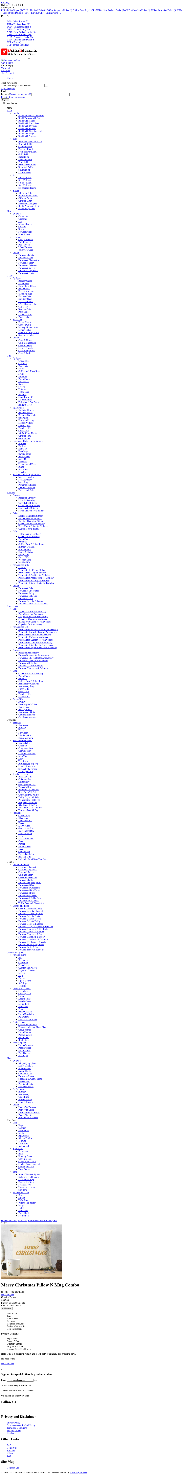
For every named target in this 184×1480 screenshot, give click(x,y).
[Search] (29, 58)
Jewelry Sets (24, 456)
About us (11, 1450)
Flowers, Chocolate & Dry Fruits (33, 929)
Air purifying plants (27, 1063)
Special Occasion (20, 774)
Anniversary (12, 606)
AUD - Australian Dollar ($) (163, 10)
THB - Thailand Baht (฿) (34, 10)
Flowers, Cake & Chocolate (31, 911)
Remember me (10, 103)
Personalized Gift (20, 627)
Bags (20, 1125)
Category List (13, 1468)
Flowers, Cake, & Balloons (30, 924)
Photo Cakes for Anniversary (31, 614)
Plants (9, 1058)
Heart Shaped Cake (27, 286)
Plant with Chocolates (28, 1117)
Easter (21, 823)
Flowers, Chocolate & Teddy (31, 937)
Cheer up (22, 745)
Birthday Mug (24, 549)
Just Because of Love (28, 764)
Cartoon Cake (24, 325)
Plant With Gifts (25, 1115)
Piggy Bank (23, 1017)
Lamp (21, 996)
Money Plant (24, 1081)
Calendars (22, 991)
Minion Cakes (24, 330)
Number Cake (24, 309)
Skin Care (22, 469)
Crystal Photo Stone (27, 1024)
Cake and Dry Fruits (27, 869)
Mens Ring (23, 482)
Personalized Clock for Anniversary (34, 634)
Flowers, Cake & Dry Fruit (30, 913)
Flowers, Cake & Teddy (29, 921)
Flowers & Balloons (27, 265)
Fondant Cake (24, 296)
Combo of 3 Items (21, 906)
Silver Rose (23, 381)
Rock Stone (23, 1040)
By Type (17, 213)
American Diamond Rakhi (30, 141)
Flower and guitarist (27, 255)
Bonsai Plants (24, 1068)
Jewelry (21, 702)
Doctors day (23, 782)
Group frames (24, 1030)
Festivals (17, 813)
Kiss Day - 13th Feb (27, 805)
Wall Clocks (23, 1053)
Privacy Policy (13, 1422)
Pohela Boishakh (26, 854)
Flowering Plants (26, 1076)
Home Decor (24, 707)
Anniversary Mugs (26, 686)
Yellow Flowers (25, 250)
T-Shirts (22, 389)
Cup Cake (23, 306)
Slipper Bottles (25, 1138)
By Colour (17, 237)
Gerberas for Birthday (28, 508)
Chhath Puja (24, 815)
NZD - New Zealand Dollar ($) (110, 10)
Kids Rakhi (23, 157)
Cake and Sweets (26, 872)
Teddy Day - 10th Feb (28, 797)
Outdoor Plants (25, 1073)
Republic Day (24, 846)
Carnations (23, 216)
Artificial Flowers (26, 410)
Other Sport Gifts (26, 1166)
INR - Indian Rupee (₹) (12, 10)
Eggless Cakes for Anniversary (32, 611)
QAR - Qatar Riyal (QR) (84, 10)
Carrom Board (24, 1159)
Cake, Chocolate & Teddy (30, 908)
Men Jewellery (25, 479)
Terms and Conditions (17, 1428)
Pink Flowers (24, 242)
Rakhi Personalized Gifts (29, 206)
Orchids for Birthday (27, 503)
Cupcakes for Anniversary (30, 624)
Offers (10, 1453)
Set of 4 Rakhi (24, 182)
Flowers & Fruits (26, 273)
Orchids (22, 226)
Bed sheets (23, 960)
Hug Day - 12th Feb (27, 802)
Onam (21, 841)
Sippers (21, 384)
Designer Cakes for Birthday (31, 521)
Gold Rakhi (23, 154)
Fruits (21, 368)
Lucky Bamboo (25, 1066)
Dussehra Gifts (25, 820)
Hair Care (22, 448)
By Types (17, 1060)
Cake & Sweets (25, 348)
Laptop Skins (24, 999)
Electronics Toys (25, 1182)
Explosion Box (25, 399)
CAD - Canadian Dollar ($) (137, 10)
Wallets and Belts (26, 490)
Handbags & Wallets (27, 704)
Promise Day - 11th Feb (29, 800)
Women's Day (24, 787)
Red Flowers (24, 244)
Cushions (22, 363)
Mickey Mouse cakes (28, 327)
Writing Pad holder (27, 1203)
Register (11, 88)
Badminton (23, 1151)
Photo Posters (24, 1048)
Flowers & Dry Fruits (28, 270)
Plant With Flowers (27, 1107)
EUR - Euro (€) (32, 13)
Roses (21, 229)
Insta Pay (5, 2)
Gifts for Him (24, 436)
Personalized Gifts (21, 1192)
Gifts (9, 356)
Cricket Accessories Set (29, 1164)
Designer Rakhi (25, 149)
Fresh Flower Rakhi (27, 151)
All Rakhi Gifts (25, 193)
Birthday (11, 492)
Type (15, 139)
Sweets (21, 386)
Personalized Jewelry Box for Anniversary (37, 632)
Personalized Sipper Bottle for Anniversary (37, 647)
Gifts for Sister (25, 201)
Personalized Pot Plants (29, 1112)
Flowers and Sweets (27, 895)
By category (18, 407)
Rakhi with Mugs (26, 133)
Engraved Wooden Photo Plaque (33, 1027)
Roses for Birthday (27, 498)
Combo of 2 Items (21, 864)
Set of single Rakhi (27, 188)
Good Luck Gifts (26, 397)
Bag (20, 957)
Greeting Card (24, 993)
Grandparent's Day (27, 784)
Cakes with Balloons (27, 877)
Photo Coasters (25, 1011)
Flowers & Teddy (26, 263)
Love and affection (27, 753)
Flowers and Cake (26, 885)
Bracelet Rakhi (25, 144)
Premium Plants (25, 1084)
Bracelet (22, 443)
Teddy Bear (23, 392)
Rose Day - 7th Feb (27, 792)
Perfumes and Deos (27, 464)
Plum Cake (23, 312)
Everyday (17, 722)
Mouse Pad (23, 1004)
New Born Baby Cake (28, 332)
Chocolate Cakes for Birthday (31, 523)
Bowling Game (25, 1156)
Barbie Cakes (24, 322)
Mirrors (21, 973)
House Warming (25, 738)
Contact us (12, 1448)
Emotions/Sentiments (22, 740)
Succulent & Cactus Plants (30, 1079)
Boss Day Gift (24, 776)
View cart (5, 68)
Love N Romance (26, 766)
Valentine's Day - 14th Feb (30, 807)
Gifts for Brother (25, 198)
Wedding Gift (24, 735)
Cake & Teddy (25, 345)
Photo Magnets (25, 1035)
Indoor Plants (24, 1071)
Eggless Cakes (25, 314)
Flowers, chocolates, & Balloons (33, 939)
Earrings (22, 446)
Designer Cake (25, 299)
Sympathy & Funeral (27, 769)
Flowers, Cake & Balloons (30, 601)
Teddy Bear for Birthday (29, 534)
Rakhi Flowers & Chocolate (31, 115)
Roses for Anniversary (28, 652)
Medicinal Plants (25, 1086)
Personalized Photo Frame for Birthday (36, 578)
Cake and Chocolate (27, 867)
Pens (20, 1009)
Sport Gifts (18, 1148)
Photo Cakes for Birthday (30, 518)
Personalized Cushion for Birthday (34, 575)
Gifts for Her (24, 438)
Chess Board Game (27, 1161)
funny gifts (23, 417)
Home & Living (25, 552)
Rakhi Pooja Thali (26, 208)
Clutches (22, 472)
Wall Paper (23, 1055)
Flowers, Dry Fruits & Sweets (32, 942)
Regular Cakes (25, 281)
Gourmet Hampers (26, 714)
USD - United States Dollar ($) (21, 39)
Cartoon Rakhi (25, 146)
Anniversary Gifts (26, 712)
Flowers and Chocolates (29, 887)
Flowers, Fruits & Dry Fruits (31, 944)
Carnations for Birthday (29, 505)
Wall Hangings (19, 1042)
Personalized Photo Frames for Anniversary (38, 629)
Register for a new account (13, 97)
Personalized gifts (21, 565)
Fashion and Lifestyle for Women (28, 441)
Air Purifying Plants (27, 433)
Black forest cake (26, 291)
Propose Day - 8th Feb (28, 789)
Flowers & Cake (25, 257)
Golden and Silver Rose (29, 371)
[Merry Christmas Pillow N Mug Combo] (31, 1278)
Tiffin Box (23, 1143)
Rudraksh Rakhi (25, 167)
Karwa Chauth (25, 833)
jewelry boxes (24, 454)
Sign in (4, 88)
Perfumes (22, 376)
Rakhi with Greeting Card (30, 131)
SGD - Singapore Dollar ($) (59, 10)
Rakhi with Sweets (27, 136)
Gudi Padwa (24, 851)
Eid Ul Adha (24, 826)
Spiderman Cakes (26, 335)
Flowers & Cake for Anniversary (33, 660)
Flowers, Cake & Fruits (29, 916)
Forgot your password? (20, 94)
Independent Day (26, 831)
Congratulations (25, 748)
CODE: (4, 1292)
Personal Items (19, 955)
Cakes (10, 275)
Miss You (22, 756)
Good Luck (23, 1097)
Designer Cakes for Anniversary (33, 616)
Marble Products (25, 423)
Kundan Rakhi (25, 159)
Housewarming (25, 1099)
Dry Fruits (23, 366)
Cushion (22, 1128)
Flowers (10, 211)
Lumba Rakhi (24, 172)
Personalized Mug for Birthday (32, 572)
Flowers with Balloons (28, 663)
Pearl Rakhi (23, 162)
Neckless (22, 461)
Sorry (20, 758)
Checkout (5, 70)
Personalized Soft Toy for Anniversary (35, 645)
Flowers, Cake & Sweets (29, 918)
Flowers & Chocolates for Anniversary (35, 658)
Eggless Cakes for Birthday (30, 516)
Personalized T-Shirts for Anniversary (35, 642)
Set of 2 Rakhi (24, 177)
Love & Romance (26, 1102)
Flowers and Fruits (26, 893)
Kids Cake (17, 319)
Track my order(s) (9, 85)
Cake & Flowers (25, 340)
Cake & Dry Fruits (26, 350)
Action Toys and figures (29, 1174)
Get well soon (24, 751)
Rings (21, 467)
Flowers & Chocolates (28, 260)
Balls (20, 1153)
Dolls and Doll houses (28, 1177)
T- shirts (22, 1141)
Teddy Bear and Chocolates (31, 903)
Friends (21, 730)
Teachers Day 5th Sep (28, 810)
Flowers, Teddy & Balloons (31, 949)
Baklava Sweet (25, 405)
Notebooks (23, 1006)
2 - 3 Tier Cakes (25, 301)
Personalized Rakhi (27, 164)
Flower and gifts (25, 880)
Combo (16, 113)
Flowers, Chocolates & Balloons (33, 603)
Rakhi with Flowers (27, 128)
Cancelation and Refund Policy (21, 1425)
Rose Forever (24, 234)
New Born (23, 733)
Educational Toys (26, 1179)
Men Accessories (26, 477)
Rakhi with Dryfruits (27, 126)
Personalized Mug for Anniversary (34, 637)
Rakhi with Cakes (26, 121)
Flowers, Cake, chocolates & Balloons (35, 926)
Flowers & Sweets (26, 268)
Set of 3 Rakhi (24, 180)
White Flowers (25, 247)
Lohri (20, 836)
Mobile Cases (24, 1001)
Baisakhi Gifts (24, 856)
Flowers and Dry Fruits (29, 890)
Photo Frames (24, 676)
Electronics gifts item (27, 1019)
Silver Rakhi (24, 170)
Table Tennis (24, 1169)
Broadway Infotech (78, 1472)
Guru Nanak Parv (26, 828)
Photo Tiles (23, 1037)
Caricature (23, 962)
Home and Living (26, 420)
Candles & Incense (27, 717)
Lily (20, 221)
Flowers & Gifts (25, 598)
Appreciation (24, 743)
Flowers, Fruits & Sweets (29, 947)
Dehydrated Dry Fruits (28, 402)
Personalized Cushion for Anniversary (35, 640)
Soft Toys (22, 983)
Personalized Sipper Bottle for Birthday (36, 583)
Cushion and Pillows (27, 968)
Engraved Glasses (26, 970)
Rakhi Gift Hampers (27, 203)
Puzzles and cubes (26, 1187)
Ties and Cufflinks (26, 487)
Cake (15, 609)
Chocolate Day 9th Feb (29, 795)
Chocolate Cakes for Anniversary (33, 619)
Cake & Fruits (24, 353)
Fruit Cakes (23, 283)
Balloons (22, 394)
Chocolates (23, 361)
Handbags (23, 451)
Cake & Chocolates (27, 343)
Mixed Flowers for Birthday (31, 510)
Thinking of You (25, 771)
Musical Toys (24, 1184)
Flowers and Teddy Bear (29, 898)
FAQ (9, 1445)
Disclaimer (12, 1433)
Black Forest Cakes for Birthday (33, 526)
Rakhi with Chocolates (28, 123)
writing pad (23, 1146)
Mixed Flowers (25, 224)
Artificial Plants (25, 412)
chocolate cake (25, 294)
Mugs (21, 374)
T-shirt (21, 1208)
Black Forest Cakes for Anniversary (34, 621)
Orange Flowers (25, 239)
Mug (20, 975)
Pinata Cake (23, 317)
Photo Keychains (26, 1014)
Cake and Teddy (25, 875)
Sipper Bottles (24, 980)
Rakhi (9, 110)
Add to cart (7, 1308)
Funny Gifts (23, 554)
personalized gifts (15, 952)
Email (3, 91)
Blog (9, 1455)
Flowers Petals (25, 232)
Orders (10, 78)
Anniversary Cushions (28, 683)
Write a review (7, 1294)
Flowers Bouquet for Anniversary (33, 655)
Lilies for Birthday (26, 500)
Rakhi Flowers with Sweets (30, 118)
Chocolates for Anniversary (30, 673)
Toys (15, 1172)
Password (5, 94)
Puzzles (21, 978)
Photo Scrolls (24, 1050)
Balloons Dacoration (27, 415)
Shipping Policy (14, 1430)
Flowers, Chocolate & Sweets (31, 934)
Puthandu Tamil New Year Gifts (32, 859)
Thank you (23, 761)
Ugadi (21, 849)
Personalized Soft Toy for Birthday (34, 580)
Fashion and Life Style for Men (27, 474)
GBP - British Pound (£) (50, 13)
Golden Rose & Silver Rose (31, 544)
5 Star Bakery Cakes (27, 304)
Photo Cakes (24, 288)
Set (14, 175)
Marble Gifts (24, 562)
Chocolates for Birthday (29, 536)
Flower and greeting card (29, 882)
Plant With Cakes (26, 1110)
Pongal (21, 844)
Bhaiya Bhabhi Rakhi (28, 195)
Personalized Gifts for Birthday (32, 570)
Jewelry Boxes (25, 709)
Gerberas (22, 219)
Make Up (22, 459)
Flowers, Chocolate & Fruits (31, 931)
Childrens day (24, 779)
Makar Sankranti (25, 838)
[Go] (46, 86)
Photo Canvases (25, 1045)
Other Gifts (18, 699)
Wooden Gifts (24, 428)
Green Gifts (23, 430)
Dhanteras (23, 818)
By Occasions (19, 1089)
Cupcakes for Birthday (28, 529)
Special (16, 190)
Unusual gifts (24, 425)
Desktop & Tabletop (22, 988)
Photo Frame (24, 379)
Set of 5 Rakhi (24, 185)
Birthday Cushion (26, 547)
